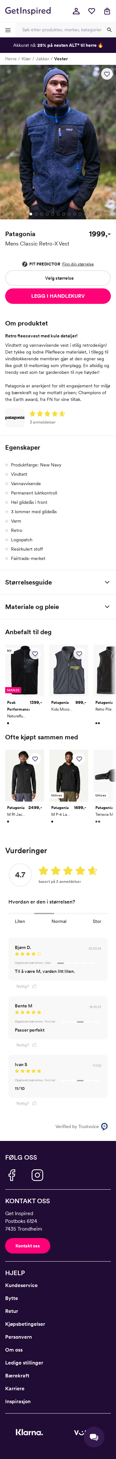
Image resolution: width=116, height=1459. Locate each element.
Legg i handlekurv (58, 296)
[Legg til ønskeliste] (107, 74)
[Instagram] (37, 1175)
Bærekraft (17, 1376)
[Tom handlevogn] (107, 11)
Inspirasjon (18, 1401)
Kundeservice (21, 1285)
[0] (91, 11)
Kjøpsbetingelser (25, 1324)
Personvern (18, 1337)
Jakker (42, 58)
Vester (61, 58)
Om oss (14, 1350)
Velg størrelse (59, 278)
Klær (26, 58)
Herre (11, 58)
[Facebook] (11, 1175)
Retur (11, 1311)
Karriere (14, 1388)
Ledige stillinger (24, 1363)
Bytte (11, 1298)
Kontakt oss (27, 1245)
